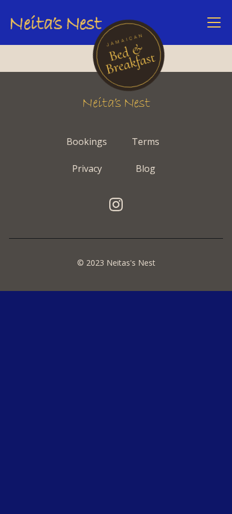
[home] (56, 22)
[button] (211, 22)
